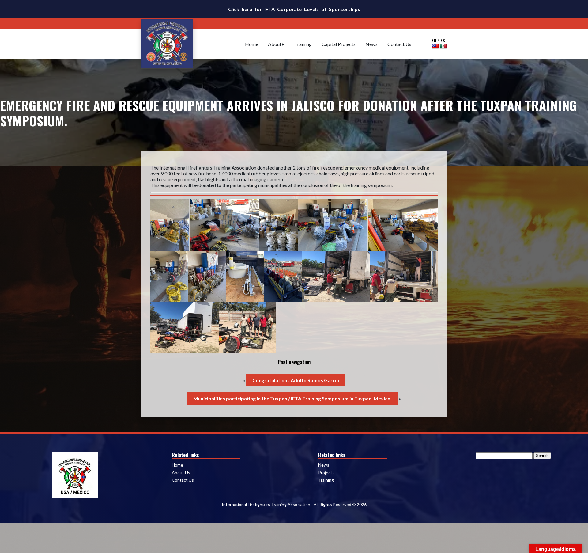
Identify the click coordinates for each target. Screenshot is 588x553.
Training (303, 44)
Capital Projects (339, 44)
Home (251, 44)
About (274, 44)
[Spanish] (443, 46)
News (371, 44)
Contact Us (399, 44)
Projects (326, 472)
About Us (181, 472)
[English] (435, 46)
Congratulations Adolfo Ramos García (295, 380)
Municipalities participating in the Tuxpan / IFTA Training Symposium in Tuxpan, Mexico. (292, 398)
